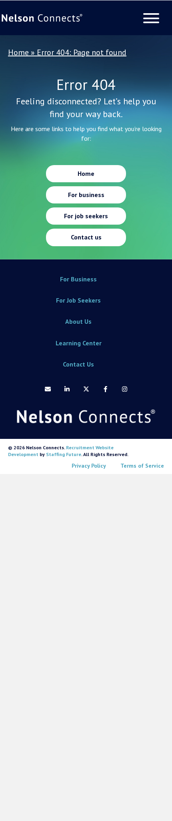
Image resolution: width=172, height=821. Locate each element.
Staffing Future (63, 454)
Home (18, 52)
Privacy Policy (89, 465)
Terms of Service (142, 465)
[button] (149, 18)
